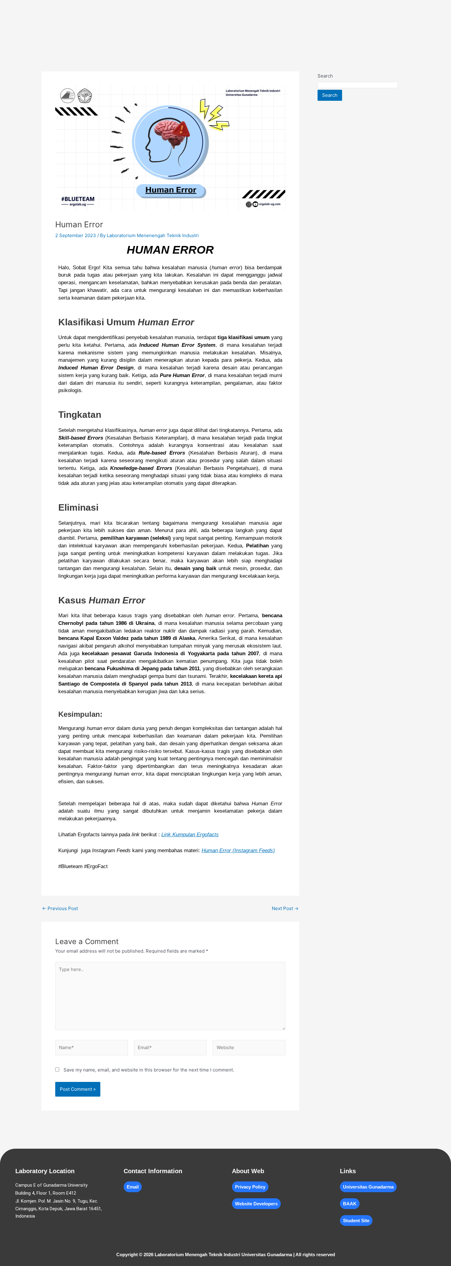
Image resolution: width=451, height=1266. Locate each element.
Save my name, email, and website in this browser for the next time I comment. (149, 1070)
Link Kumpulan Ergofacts (190, 834)
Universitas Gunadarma (368, 1186)
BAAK (350, 1203)
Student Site (356, 1220)
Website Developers (256, 1203)
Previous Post (60, 908)
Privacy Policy (250, 1186)
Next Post (285, 908)
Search (325, 76)
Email (133, 1186)
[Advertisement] (364, 198)
